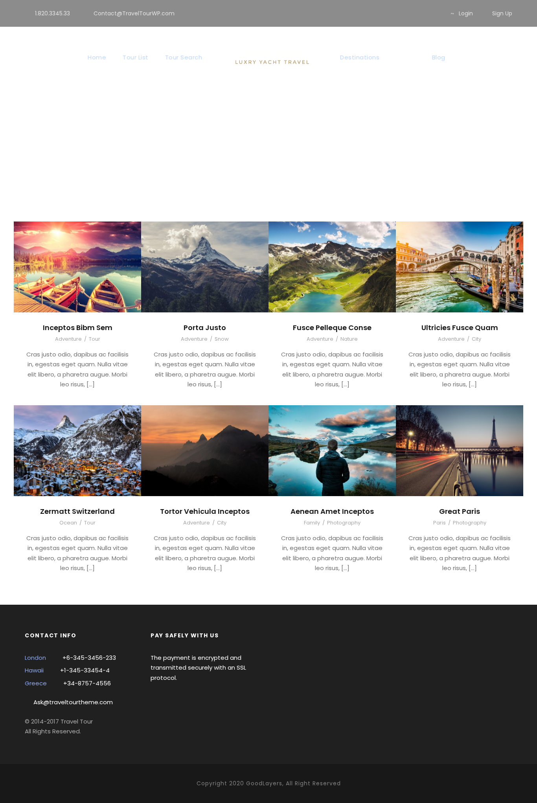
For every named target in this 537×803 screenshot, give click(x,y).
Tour (94, 339)
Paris (439, 522)
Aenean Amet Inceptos (332, 511)
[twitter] (436, 13)
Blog (438, 57)
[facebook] (398, 13)
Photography (343, 522)
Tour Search (183, 57)
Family (312, 522)
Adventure (68, 339)
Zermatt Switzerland (77, 511)
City (476, 339)
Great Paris (459, 511)
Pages (406, 57)
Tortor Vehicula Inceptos (205, 511)
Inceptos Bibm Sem (77, 327)
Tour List (136, 57)
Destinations (359, 57)
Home (97, 57)
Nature (349, 339)
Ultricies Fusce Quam (459, 327)
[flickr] (411, 13)
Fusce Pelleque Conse (332, 327)
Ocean (68, 522)
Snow (222, 339)
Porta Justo (205, 327)
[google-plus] (423, 13)
